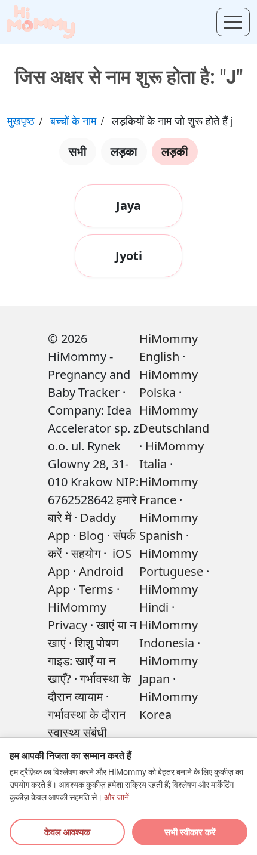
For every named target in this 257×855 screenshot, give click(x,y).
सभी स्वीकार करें (190, 832)
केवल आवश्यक (67, 832)
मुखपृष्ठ (21, 120)
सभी (78, 151)
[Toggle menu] (233, 22)
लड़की (174, 151)
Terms (96, 589)
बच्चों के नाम (73, 120)
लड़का (124, 151)
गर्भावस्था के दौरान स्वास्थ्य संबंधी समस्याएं (87, 732)
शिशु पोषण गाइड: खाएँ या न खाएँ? (83, 661)
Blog (91, 535)
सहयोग (85, 553)
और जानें (116, 797)
